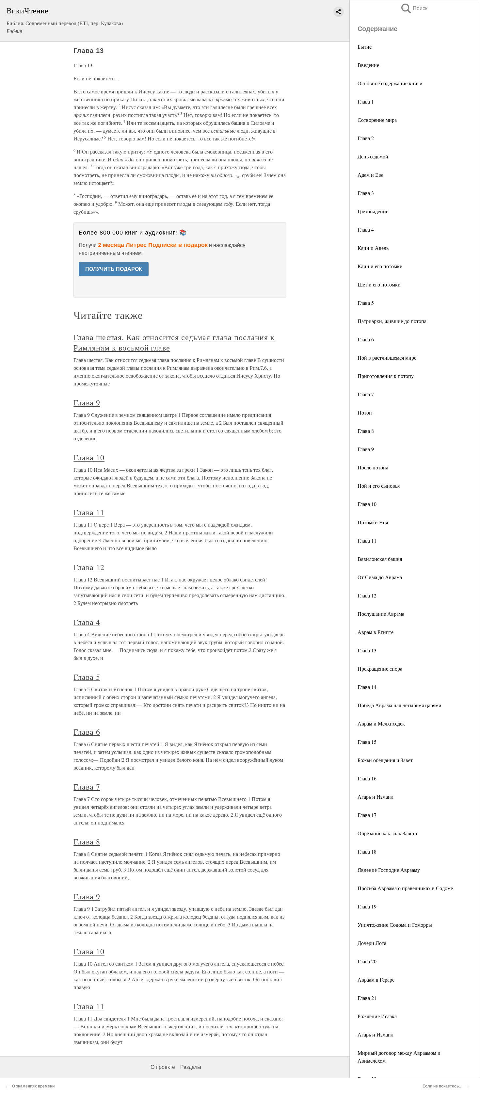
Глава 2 (366, 138)
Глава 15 (367, 741)
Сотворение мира (377, 119)
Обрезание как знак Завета (387, 833)
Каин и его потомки (380, 266)
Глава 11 (367, 540)
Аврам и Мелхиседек (381, 723)
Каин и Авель (373, 247)
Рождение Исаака (377, 1016)
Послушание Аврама (381, 613)
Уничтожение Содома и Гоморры (395, 924)
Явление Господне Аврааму (389, 869)
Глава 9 (366, 449)
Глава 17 (367, 814)
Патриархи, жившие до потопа (392, 321)
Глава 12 (367, 595)
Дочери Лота (372, 942)
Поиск (414, 8)
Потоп (365, 412)
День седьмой (373, 156)
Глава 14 (367, 686)
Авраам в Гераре (376, 979)
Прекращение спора (380, 668)
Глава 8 (366, 430)
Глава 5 (366, 302)
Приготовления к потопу (386, 375)
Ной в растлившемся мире (387, 357)
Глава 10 (367, 503)
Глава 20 (367, 961)
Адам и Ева (370, 174)
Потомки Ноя (373, 522)
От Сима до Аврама (380, 577)
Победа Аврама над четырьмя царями (399, 705)
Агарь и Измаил (375, 796)
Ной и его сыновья (379, 485)
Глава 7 (366, 394)
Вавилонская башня (380, 558)
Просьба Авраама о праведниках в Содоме (405, 888)
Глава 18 (367, 851)
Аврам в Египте (375, 632)
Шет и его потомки (379, 284)
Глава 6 (366, 339)
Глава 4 (366, 229)
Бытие (365, 46)
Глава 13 (367, 650)
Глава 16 (367, 778)
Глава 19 (367, 906)
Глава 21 (367, 997)
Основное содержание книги (390, 83)
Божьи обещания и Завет (385, 760)
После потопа (373, 467)
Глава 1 (366, 101)
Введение (368, 64)
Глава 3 (366, 192)
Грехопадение (373, 211)
